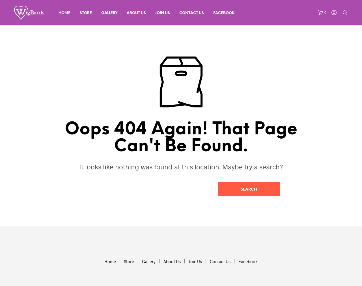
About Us (136, 13)
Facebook (223, 13)
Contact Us (191, 13)
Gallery (109, 13)
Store (86, 13)
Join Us (162, 13)
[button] (322, 13)
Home (64, 13)
